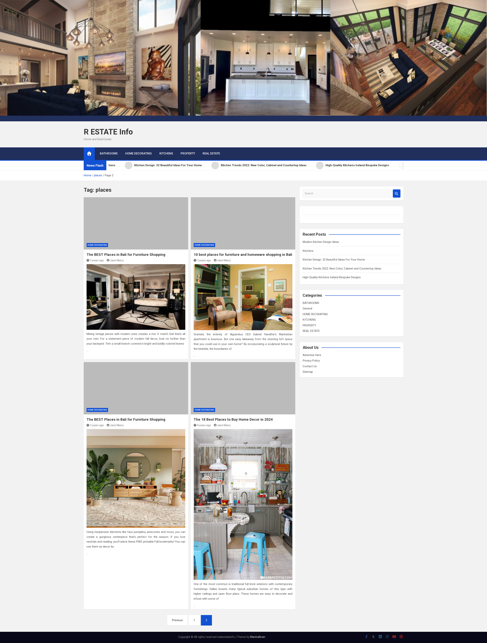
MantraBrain (257, 637)
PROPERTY (188, 153)
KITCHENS (166, 153)
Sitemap (308, 372)
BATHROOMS (109, 153)
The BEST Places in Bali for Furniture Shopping (126, 254)
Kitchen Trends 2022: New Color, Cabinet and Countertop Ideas (342, 268)
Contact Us (310, 366)
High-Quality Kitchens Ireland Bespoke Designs (332, 277)
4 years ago (204, 425)
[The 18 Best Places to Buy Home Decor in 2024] (243, 388)
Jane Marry (117, 260)
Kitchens (308, 251)
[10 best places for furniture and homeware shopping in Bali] (243, 223)
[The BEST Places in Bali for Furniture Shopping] (136, 223)
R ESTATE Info (108, 131)
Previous (177, 620)
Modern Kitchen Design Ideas (321, 242)
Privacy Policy (311, 360)
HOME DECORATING (138, 153)
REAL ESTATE (211, 153)
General (307, 308)
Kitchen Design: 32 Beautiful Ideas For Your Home (334, 259)
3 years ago (97, 260)
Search (396, 193)
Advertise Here (312, 355)
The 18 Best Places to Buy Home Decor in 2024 (233, 419)
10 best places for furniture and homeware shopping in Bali (243, 254)
